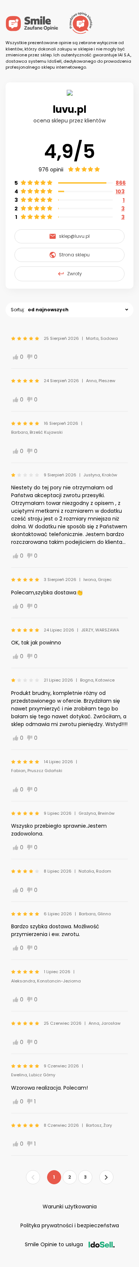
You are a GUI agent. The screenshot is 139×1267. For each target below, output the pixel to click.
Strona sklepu (74, 255)
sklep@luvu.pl (74, 236)
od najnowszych (48, 309)
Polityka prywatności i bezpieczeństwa (69, 1225)
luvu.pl (69, 109)
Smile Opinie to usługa (54, 1244)
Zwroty (74, 273)
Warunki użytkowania (70, 1206)
